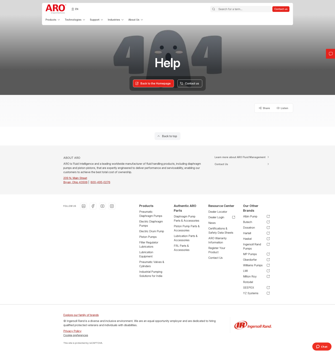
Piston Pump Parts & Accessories (187, 228)
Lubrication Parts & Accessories (186, 238)
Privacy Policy (72, 331)
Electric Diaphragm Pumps (151, 223)
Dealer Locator (217, 211)
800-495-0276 (100, 182)
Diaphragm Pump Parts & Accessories (186, 218)
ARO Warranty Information (217, 240)
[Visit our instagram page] (112, 206)
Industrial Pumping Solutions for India (150, 274)
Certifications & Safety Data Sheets (220, 230)
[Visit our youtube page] (102, 206)
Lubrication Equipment (146, 254)
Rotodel (248, 282)
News (212, 223)
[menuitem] (53, 19)
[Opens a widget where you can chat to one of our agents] (322, 347)
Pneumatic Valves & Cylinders (151, 264)
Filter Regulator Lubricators (148, 244)
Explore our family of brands (81, 315)
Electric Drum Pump (151, 231)
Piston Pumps (148, 237)
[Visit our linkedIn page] (83, 206)
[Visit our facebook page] (93, 206)
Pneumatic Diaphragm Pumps (150, 214)
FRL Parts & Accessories (181, 248)
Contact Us (215, 257)
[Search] (213, 9)
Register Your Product (216, 250)
